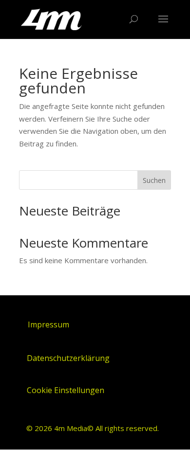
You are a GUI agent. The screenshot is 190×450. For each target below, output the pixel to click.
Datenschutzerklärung (68, 358)
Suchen (154, 180)
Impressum (48, 324)
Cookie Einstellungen (65, 390)
